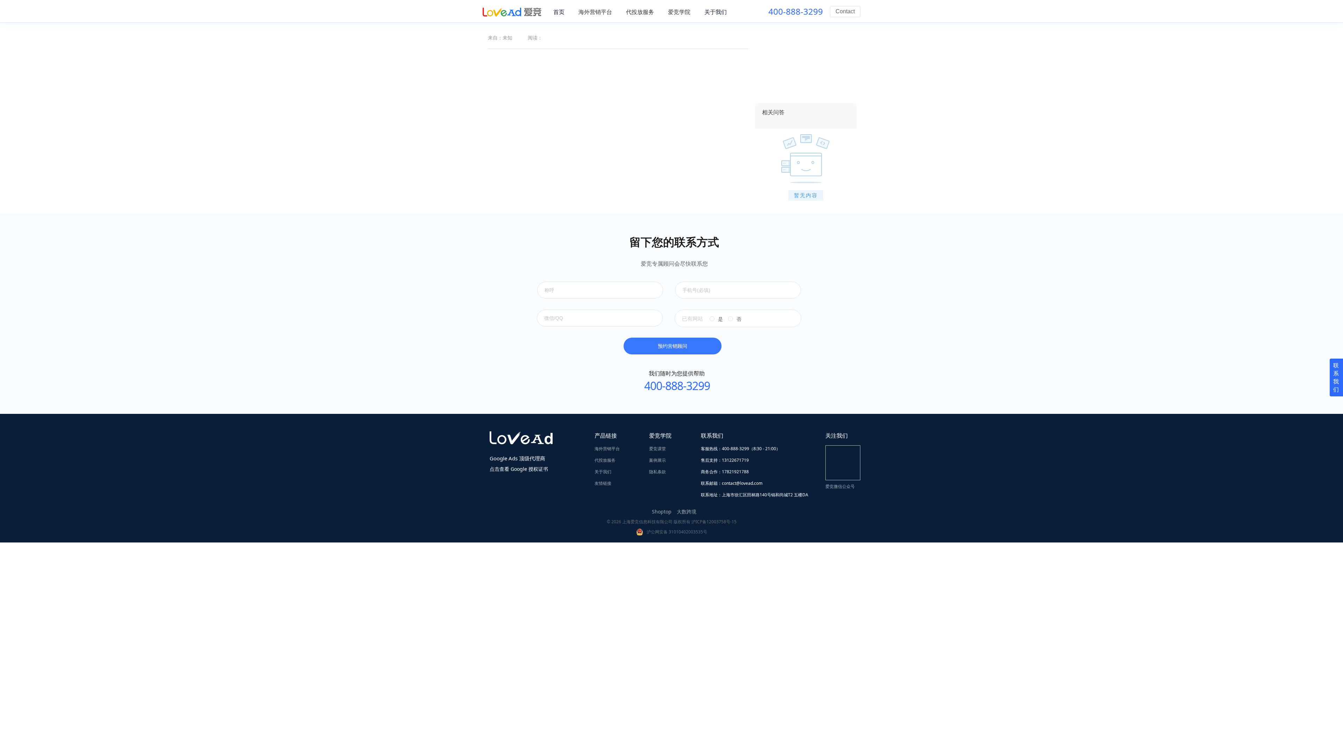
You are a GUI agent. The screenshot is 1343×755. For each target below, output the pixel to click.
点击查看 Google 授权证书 (519, 469)
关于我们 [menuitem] (715, 12)
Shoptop (662, 511)
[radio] (716, 319)
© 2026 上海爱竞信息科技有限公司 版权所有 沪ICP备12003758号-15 (672, 522)
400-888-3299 (795, 11)
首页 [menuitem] (558, 12)
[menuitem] (595, 12)
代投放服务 (605, 460)
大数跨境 (686, 511)
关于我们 (603, 472)
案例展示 (657, 460)
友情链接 (603, 483)
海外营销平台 (607, 449)
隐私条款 (657, 472)
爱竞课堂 (657, 449)
